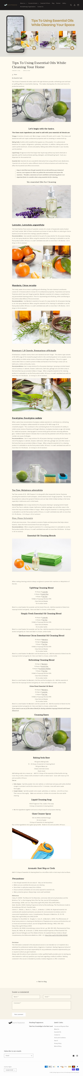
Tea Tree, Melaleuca (21, 490)
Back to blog (42, 981)
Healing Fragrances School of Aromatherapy (62, 1072)
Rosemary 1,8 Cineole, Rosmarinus (29, 350)
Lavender (45, 592)
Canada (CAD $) (9, 1070)
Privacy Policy (57, 1043)
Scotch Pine (44, 594)
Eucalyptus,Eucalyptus (23, 418)
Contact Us (57, 1035)
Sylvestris (28, 518)
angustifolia (38, 225)
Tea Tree (44, 596)
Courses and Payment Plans (61, 1026)
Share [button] (15, 74)
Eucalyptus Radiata (44, 668)
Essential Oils (57, 1032)
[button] (23, 3)
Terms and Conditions (60, 1037)
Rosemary (45, 642)
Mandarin (45, 639)
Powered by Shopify (75, 1072)
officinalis (51, 350)
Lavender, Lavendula (22, 225)
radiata (38, 418)
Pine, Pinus (17, 518)
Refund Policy (57, 1046)
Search (56, 1040)
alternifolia (37, 490)
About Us (56, 1029)
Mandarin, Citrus (24, 285)
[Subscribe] (31, 1056)
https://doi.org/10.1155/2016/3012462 (56, 935)
